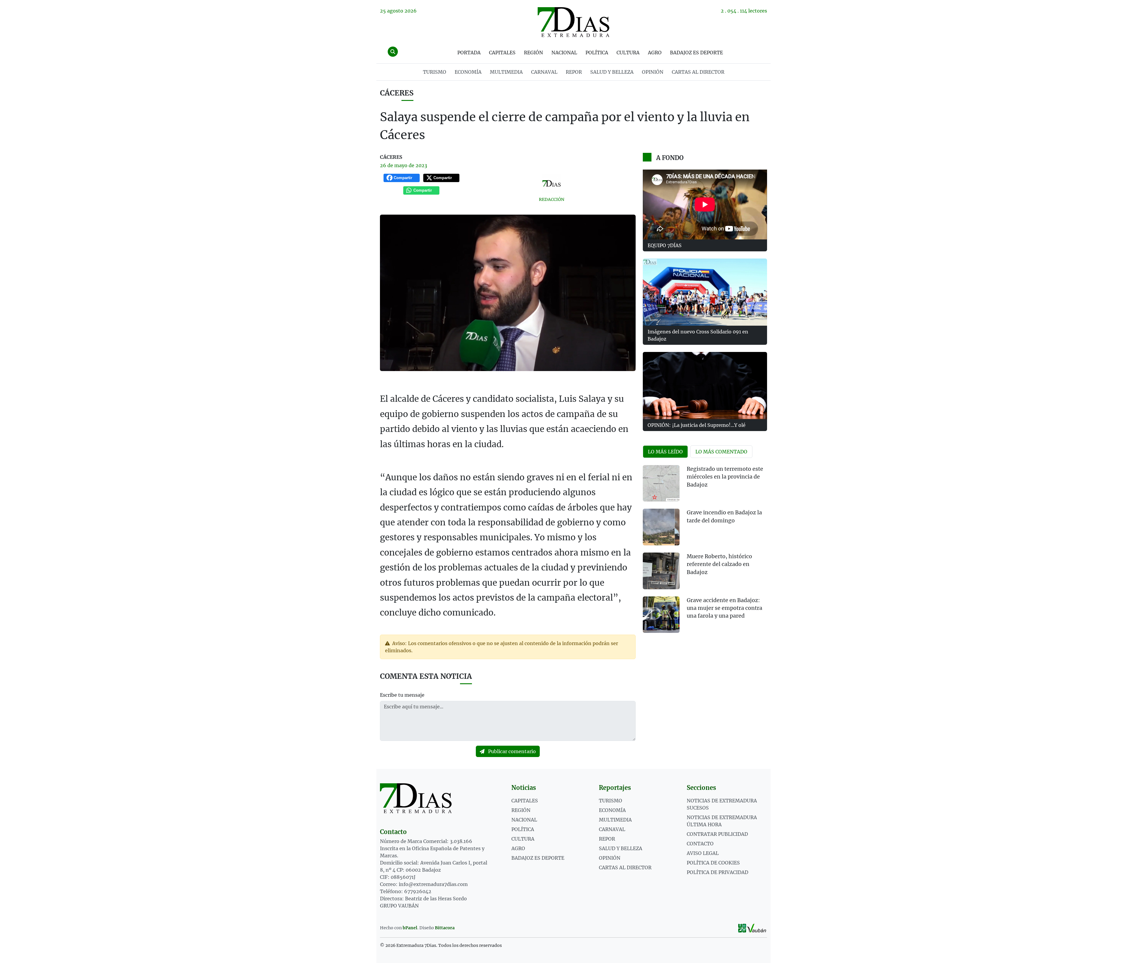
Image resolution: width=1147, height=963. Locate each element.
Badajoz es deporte (696, 53)
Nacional (564, 53)
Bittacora (445, 927)
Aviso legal (703, 853)
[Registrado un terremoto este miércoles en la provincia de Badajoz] (661, 483)
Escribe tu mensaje (402, 695)
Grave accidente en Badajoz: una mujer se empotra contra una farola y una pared (724, 608)
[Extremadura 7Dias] (573, 22)
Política (596, 53)
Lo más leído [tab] (665, 452)
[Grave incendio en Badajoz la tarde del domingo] (661, 527)
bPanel (410, 927)
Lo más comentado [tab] (721, 452)
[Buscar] (393, 52)
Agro (655, 53)
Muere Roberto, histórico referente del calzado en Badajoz (719, 564)
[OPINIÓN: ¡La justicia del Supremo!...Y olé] (705, 385)
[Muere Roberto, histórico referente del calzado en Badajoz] (661, 571)
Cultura (628, 53)
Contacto (700, 844)
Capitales (502, 53)
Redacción (551, 199)
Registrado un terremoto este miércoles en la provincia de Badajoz (725, 477)
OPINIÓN (652, 72)
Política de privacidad (717, 872)
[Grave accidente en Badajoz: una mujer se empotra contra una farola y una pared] (661, 614)
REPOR (574, 72)
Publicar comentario (511, 751)
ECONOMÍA (468, 72)
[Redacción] (551, 183)
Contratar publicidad (717, 834)
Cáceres (396, 93)
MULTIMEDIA (506, 72)
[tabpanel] (705, 552)
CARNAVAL (544, 72)
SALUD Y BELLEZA (612, 72)
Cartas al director (698, 72)
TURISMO (434, 72)
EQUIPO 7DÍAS (665, 245)
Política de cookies (713, 863)
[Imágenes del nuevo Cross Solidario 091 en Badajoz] (705, 292)
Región (533, 53)
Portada (469, 53)
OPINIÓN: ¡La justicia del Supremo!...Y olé (697, 425)
